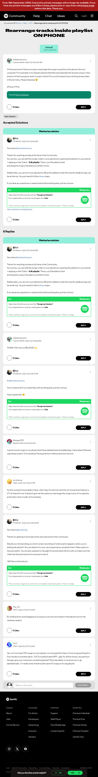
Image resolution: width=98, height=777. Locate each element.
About (9, 713)
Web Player (56, 719)
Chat (48, 16)
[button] (90, 61)
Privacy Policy (33, 768)
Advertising (33, 725)
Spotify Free (78, 736)
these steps (88, 5)
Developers (33, 719)
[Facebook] (25, 749)
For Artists (33, 713)
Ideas (61, 16)
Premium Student (80, 731)
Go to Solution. (22, 94)
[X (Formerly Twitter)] (17, 749)
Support (54, 713)
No (60, 773)
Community (17, 16)
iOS (30, 23)
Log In (84, 15)
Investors (32, 731)
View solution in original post (19, 209)
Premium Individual (81, 713)
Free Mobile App (58, 725)
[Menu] (92, 16)
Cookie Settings (44, 768)
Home (18, 23)
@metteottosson (24, 148)
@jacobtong (21, 529)
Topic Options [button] (9, 116)
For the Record (12, 725)
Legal (8, 768)
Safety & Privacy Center (19, 768)
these (42, 176)
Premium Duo (79, 719)
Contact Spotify (58, 731)
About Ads (55, 768)
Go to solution (50, 49)
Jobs (8, 719)
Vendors (32, 736)
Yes (72, 773)
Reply (83, 107)
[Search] (76, 16)
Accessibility (65, 768)
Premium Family (80, 725)
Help (36, 16)
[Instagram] (9, 749)
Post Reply (83, 685)
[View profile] (9, 60)
